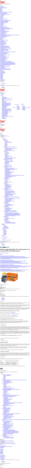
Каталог (5, 139)
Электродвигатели (14, 261)
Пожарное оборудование (20, 263)
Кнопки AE (24, 269)
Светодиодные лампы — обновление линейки (6, 440)
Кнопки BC (6, 270)
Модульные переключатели (18, 266)
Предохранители (13, 265)
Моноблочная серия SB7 (14, 269)
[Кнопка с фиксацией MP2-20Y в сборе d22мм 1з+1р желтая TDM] (9, 283)
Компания (5, 230)
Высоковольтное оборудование (9, 190)
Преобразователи (5, 262)
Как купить (3, 298)
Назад (5, 138)
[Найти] (1, 5)
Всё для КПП (7, 184)
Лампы (22, 269)
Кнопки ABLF (2, 269)
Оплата (3, 299)
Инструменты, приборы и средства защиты (11, 148)
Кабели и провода (7, 179)
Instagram (3, 244)
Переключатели (15, 270)
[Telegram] (8, 247)
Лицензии (1, 451)
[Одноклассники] (1, 247)
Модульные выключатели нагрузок (9, 266)
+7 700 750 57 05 (3, 79)
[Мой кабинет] (0, 126)
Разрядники (2, 265)
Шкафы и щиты (7, 141)
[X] (4, 247)
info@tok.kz (2, 242)
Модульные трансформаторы (14, 267)
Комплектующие (19, 270)
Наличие (3, 297)
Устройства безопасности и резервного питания (11, 212)
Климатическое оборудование (9, 160)
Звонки (17, 265)
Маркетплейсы (5, 258)
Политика (1, 457)
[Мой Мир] (3, 247)
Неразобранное (9, 258)
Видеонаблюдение (7, 207)
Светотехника (7, 152)
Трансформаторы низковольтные (7, 261)
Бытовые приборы (2, 445)
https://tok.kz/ (13, 312)
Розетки (3, 266)
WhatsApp (3, 87)
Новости (1, 439)
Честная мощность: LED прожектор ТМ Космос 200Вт (7, 443)
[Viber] (5, 247)
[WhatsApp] (6, 247)
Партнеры (1, 452)
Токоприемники (26, 263)
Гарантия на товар (2, 456)
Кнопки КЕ (19, 269)
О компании (2, 449)
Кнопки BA (2, 270)
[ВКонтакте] (0, 247)
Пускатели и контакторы (6, 267)
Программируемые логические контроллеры (11, 263)
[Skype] (7, 247)
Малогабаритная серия (7, 269)
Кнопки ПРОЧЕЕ (10, 270)
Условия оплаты (2, 455)
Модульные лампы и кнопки (7, 265)
